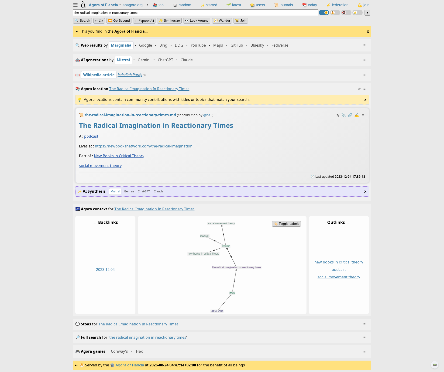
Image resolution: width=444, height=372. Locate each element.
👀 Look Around (197, 20)
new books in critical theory (338, 262)
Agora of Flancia (130, 365)
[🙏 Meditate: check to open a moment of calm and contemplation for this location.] (357, 12)
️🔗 (350, 115)
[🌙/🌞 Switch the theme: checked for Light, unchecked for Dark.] (324, 12)
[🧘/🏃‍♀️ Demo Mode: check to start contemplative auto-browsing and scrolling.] (335, 12)
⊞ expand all (144, 21)
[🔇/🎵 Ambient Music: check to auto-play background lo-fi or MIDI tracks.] (346, 12)
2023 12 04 (105, 269)
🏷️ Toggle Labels (286, 223)
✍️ (356, 115)
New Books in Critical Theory (119, 155)
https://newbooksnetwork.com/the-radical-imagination (144, 146)
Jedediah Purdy (130, 74)
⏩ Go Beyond (119, 20)
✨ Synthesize (169, 20)
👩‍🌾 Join (240, 20)
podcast (91, 136)
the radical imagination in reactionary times (138, 324)
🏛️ (112, 365)
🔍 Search (82, 20)
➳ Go (99, 21)
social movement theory (100, 165)
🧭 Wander (222, 20)
